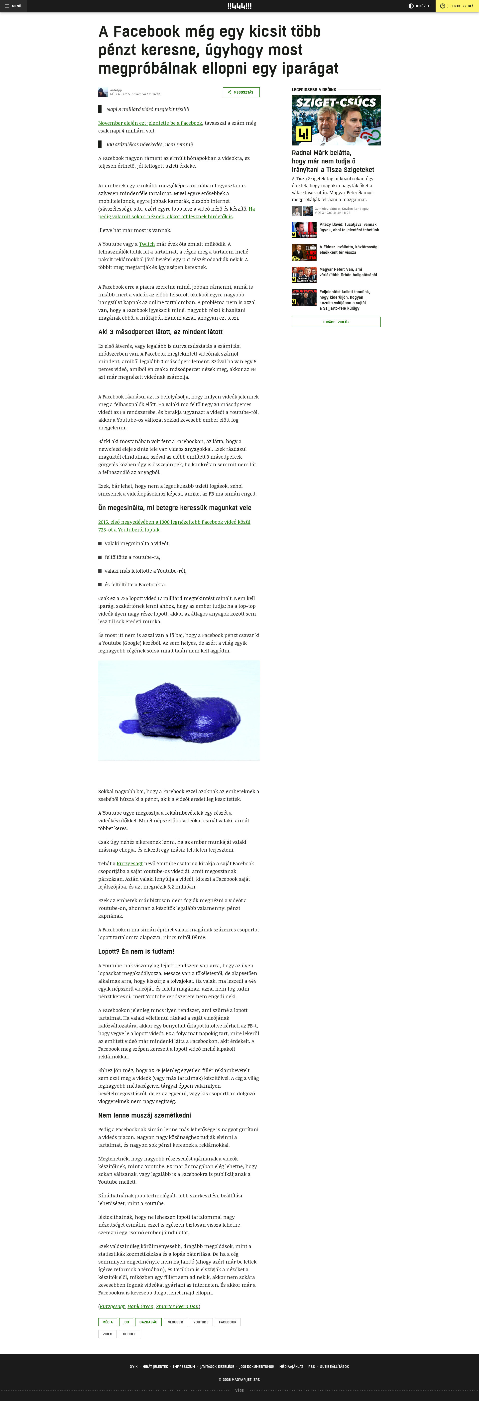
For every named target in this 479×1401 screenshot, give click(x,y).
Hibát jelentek (155, 1367)
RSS (311, 1367)
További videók (336, 322)
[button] (107, 1322)
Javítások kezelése (217, 1367)
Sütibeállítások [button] (334, 1367)
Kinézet (423, 6)
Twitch (147, 243)
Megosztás (243, 92)
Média (115, 94)
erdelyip (116, 90)
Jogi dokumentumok (257, 1367)
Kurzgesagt (130, 863)
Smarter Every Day (177, 1306)
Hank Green (140, 1306)
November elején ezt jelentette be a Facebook (150, 122)
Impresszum (184, 1367)
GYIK (133, 1367)
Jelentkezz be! (460, 6)
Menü (16, 6)
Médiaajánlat (291, 1367)
